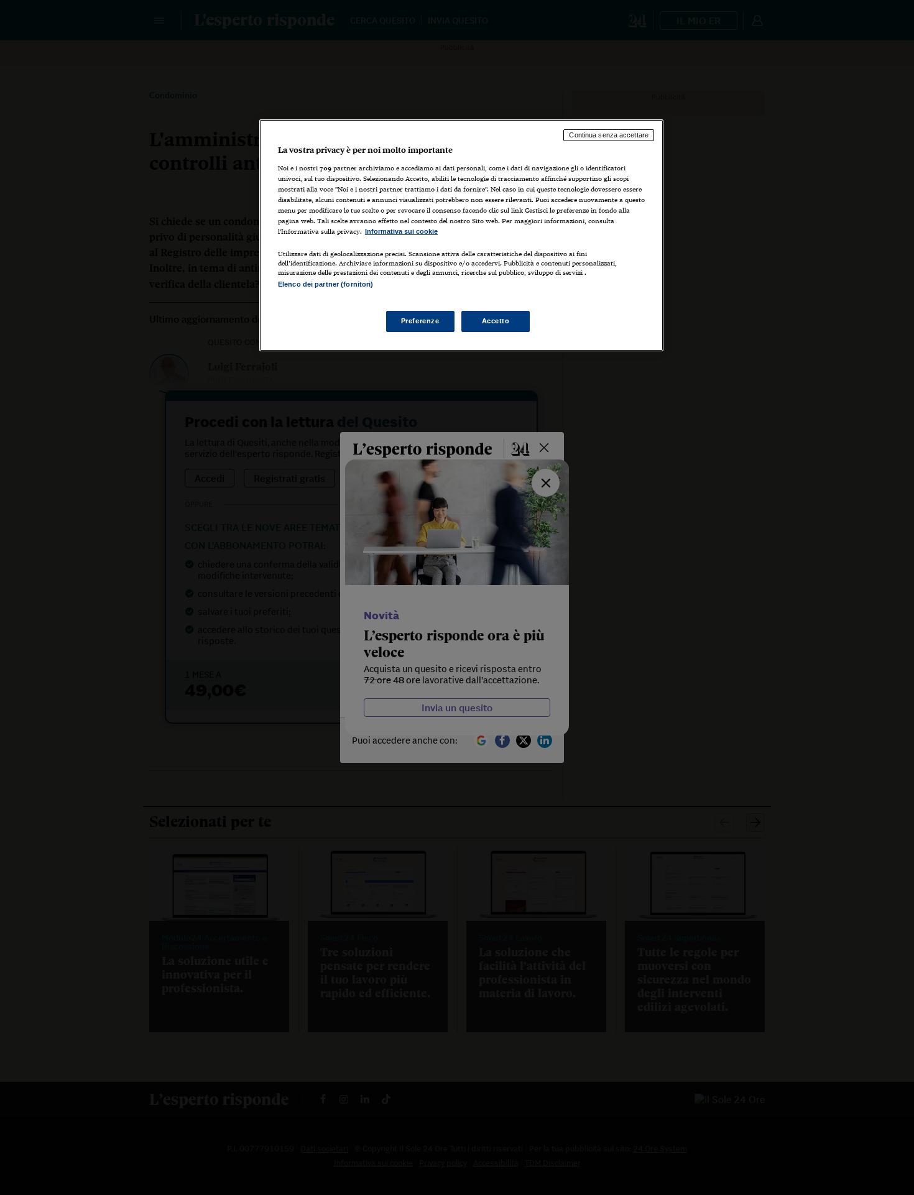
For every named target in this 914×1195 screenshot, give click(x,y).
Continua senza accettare (609, 135)
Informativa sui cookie (401, 231)
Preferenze (420, 321)
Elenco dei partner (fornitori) (325, 284)
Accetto (496, 321)
